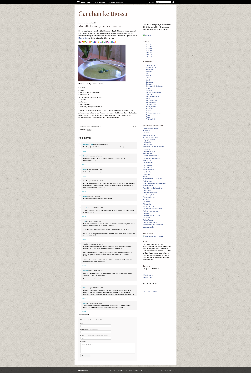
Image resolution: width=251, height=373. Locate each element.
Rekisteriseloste (125, 370)
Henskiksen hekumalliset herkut (154, 147)
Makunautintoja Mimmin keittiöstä (154, 183)
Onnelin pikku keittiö (150, 192)
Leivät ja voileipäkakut (153, 92)
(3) (148, 44)
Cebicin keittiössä (149, 135)
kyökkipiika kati (88, 144)
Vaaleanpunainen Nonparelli (153, 225)
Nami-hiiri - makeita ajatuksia (153, 188)
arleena (85, 271)
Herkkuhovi (147, 149)
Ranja (85, 196)
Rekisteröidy (119, 2)
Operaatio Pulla (151, 105)
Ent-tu (85, 169)
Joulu (147, 74)
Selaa (111, 2)
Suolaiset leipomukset (153, 113)
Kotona (145, 176)
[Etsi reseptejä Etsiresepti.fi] (153, 236)
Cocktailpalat (150, 65)
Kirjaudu (151, 2)
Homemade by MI (149, 151)
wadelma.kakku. (148, 227)
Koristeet (149, 90)
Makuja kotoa (147, 181)
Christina (86, 288)
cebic (85, 303)
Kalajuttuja (149, 82)
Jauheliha (149, 72)
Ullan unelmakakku (150, 222)
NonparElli (147, 190)
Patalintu (146, 199)
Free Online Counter (150, 292)
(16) (149, 51)
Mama (85, 156)
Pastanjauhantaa (149, 197)
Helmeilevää (147, 144)
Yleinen (148, 117)
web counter (147, 277)
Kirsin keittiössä (148, 170)
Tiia (84, 221)
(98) (149, 55)
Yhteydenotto (139, 370)
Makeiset (149, 98)
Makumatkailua (151, 102)
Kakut (148, 80)
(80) (149, 46)
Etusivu (96, 2)
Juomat (148, 76)
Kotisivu (95, 335)
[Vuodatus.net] (82, 370)
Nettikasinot (102, 2)
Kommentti (83, 341)
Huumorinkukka (148, 153)
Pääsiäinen (150, 109)
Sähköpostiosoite (89, 329)
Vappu (148, 115)
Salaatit (148, 111)
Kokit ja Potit (147, 172)
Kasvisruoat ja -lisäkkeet (154, 86)
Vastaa (84, 151)
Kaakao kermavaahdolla (151, 158)
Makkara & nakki (151, 100)
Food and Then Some (150, 137)
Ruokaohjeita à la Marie (151, 215)
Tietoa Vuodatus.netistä (114, 370)
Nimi (81, 323)
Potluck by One (148, 206)
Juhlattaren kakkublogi (151, 156)
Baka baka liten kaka (150, 128)
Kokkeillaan (147, 174)
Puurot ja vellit (151, 107)
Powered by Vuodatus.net (167, 370)
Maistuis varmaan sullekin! (152, 179)
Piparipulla (147, 204)
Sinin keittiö (147, 218)
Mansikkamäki (148, 185)
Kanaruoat (149, 84)
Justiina (85, 208)
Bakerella (146, 130)
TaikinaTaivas (148, 220)
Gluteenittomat (151, 67)
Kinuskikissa (147, 167)
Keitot (89, 129)
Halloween (149, 69)
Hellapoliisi (147, 142)
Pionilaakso (147, 202)
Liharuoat (149, 94)
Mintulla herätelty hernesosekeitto (99, 26)
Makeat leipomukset (153, 96)
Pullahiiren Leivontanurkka (152, 208)
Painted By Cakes (149, 195)
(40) (149, 48)
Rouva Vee (147, 213)
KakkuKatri (147, 160)
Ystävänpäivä (150, 119)
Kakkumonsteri (148, 163)
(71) (149, 53)
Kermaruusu (147, 165)
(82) (149, 57)
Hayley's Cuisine (149, 140)
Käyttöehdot (132, 370)
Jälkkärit (148, 78)
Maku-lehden (83, 38)
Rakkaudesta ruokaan (150, 211)
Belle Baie (146, 133)
